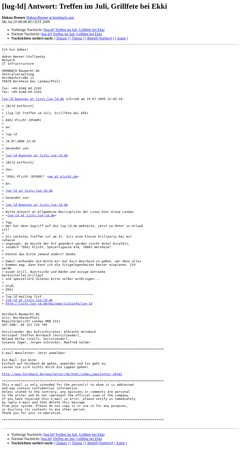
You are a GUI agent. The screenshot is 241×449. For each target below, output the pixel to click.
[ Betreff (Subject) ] (99, 38)
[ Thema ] (77, 38)
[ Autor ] (121, 38)
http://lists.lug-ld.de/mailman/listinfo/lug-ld (49, 303)
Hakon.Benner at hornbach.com (50, 18)
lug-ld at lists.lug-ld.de (29, 190)
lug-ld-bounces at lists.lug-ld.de (33, 99)
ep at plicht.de (63, 176)
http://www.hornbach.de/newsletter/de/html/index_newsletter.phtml (62, 374)
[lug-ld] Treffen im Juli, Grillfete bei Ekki (73, 30)
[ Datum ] (61, 38)
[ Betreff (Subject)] (99, 443)
